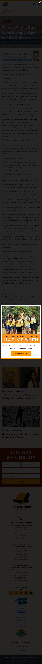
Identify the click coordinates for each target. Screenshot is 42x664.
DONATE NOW (21, 353)
